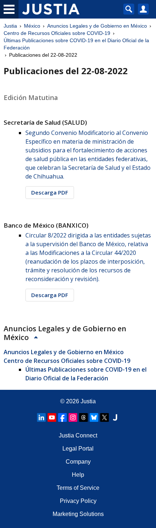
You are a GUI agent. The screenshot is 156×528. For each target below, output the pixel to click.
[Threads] (83, 417)
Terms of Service (78, 488)
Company (78, 462)
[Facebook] (62, 417)
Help (78, 475)
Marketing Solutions (78, 514)
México (32, 26)
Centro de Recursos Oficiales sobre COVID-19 (57, 33)
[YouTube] (52, 417)
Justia (10, 26)
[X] (104, 417)
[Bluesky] (94, 417)
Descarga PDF (49, 192)
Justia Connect (78, 435)
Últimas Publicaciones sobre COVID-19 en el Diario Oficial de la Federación (76, 44)
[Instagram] (73, 417)
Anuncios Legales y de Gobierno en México (97, 26)
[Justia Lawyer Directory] (115, 417)
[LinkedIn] (41, 417)
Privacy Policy (78, 501)
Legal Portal (78, 448)
